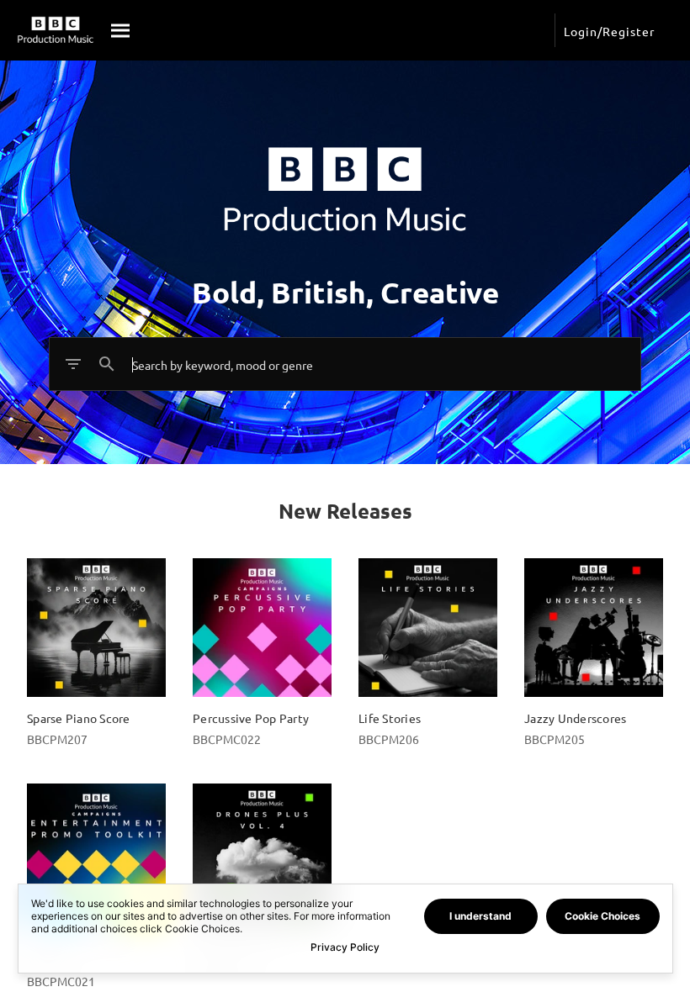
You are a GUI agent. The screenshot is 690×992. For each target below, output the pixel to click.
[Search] (121, 30)
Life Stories (389, 718)
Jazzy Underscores (575, 718)
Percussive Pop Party (251, 718)
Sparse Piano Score (78, 718)
